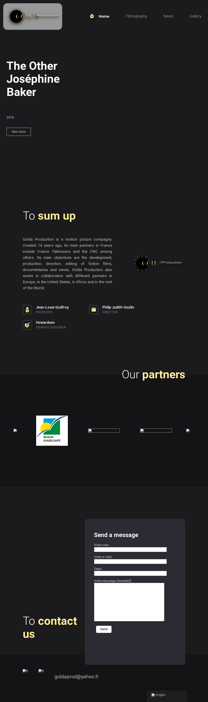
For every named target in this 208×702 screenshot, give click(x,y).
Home (104, 16)
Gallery (195, 16)
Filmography (136, 16)
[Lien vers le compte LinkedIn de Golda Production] (41, 677)
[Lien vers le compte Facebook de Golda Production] (25, 677)
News (168, 16)
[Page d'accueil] (32, 28)
